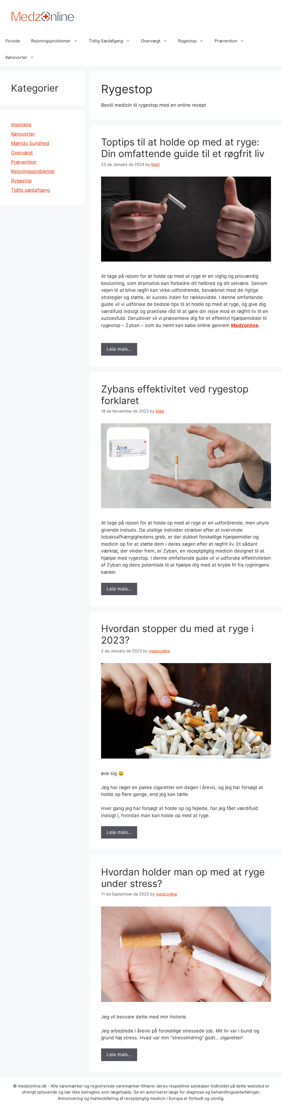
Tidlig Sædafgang (106, 40)
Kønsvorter (16, 57)
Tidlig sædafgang (30, 190)
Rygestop (187, 40)
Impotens (21, 124)
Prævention (226, 40)
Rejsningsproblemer (51, 40)
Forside (13, 40)
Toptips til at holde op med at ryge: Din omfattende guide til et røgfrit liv (182, 147)
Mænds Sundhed (30, 143)
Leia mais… (119, 349)
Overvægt (150, 40)
